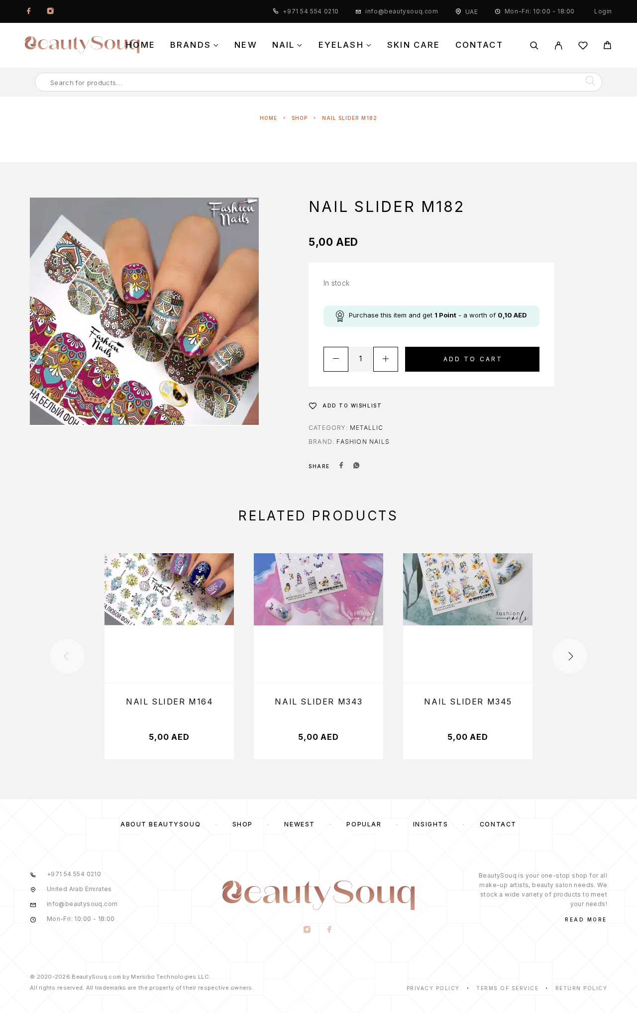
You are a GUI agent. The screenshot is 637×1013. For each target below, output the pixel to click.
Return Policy (581, 988)
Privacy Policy (433, 988)
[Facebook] (29, 11)
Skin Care (413, 45)
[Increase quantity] (385, 359)
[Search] (534, 45)
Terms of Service (507, 988)
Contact (479, 45)
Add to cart (473, 359)
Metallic (367, 427)
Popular (363, 824)
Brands (190, 45)
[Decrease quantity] (335, 359)
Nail (283, 45)
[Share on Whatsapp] (356, 466)
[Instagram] (50, 11)
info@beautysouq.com (401, 11)
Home (140, 45)
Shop (300, 118)
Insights (430, 824)
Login (603, 11)
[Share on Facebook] (341, 466)
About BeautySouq (160, 824)
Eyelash (341, 45)
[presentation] (67, 656)
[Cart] (607, 46)
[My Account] (558, 45)
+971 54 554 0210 (311, 11)
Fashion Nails (363, 441)
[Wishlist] (583, 47)
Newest (299, 824)
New (245, 45)
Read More (586, 919)
